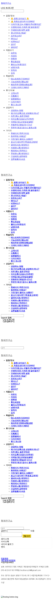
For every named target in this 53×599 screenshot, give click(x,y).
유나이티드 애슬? (18, 32)
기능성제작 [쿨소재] (19, 81)
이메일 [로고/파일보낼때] (22, 121)
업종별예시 (16, 98)
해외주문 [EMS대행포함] (21, 84)
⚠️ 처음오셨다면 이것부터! (23, 21)
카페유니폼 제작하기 (20, 147)
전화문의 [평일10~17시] (21, 124)
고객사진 (15, 93)
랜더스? (14, 38)
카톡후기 (15, 96)
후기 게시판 (16, 104)
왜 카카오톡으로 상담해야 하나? (25, 113)
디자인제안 (16, 101)
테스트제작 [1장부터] (20, 78)
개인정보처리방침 (8, 560)
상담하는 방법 (17, 110)
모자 (13, 73)
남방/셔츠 (15, 67)
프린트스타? (16, 35)
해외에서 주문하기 (19, 150)
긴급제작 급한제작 (19, 156)
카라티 (14, 55)
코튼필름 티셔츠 (18, 159)
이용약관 (4, 559)
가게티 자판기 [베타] (20, 87)
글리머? (14, 47)
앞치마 (14, 70)
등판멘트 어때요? (18, 136)
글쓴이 (4, 531)
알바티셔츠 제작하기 (20, 144)
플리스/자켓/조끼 (18, 64)
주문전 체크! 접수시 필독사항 (23, 127)
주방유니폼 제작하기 (20, 153)
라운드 (14, 53)
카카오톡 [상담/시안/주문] (22, 119)
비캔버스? (15, 41)
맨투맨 (14, 58)
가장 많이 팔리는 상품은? (22, 139)
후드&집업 (15, 61)
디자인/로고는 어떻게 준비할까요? (26, 24)
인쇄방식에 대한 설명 (20, 30)
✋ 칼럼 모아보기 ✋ (20, 18)
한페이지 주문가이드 (20, 133)
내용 (32, 531)
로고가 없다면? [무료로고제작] (24, 142)
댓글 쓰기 (27, 536)
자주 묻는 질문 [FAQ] (20, 116)
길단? (13, 44)
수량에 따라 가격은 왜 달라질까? (25, 27)
